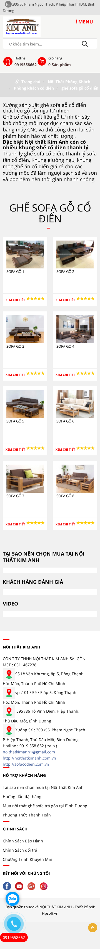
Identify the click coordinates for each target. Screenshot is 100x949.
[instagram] (45, 885)
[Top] (92, 927)
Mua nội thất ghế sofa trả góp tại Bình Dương (45, 805)
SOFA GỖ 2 (65, 271)
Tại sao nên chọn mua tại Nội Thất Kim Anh (43, 787)
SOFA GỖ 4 (65, 346)
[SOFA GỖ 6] (75, 403)
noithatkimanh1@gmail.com (29, 752)
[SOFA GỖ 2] (75, 254)
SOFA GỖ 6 (65, 421)
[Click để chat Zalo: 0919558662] (12, 899)
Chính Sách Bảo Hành (23, 841)
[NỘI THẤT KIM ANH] (22, 26)
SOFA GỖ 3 (15, 346)
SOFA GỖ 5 (15, 421)
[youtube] (20, 885)
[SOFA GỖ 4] (75, 328)
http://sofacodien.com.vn (26, 764)
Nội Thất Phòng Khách (69, 81)
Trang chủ (30, 81)
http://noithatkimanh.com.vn (29, 758)
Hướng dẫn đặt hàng (22, 796)
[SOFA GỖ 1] (25, 254)
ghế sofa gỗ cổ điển (79, 88)
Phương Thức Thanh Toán (27, 815)
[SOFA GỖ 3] (25, 328)
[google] (32, 885)
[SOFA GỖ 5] (25, 403)
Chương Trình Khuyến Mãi (27, 859)
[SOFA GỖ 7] (25, 478)
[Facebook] (8, 885)
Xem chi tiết (15, 300)
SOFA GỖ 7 (15, 495)
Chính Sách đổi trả (20, 850)
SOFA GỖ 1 (15, 271)
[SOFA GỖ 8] (75, 478)
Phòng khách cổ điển (34, 88)
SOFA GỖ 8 (65, 495)
